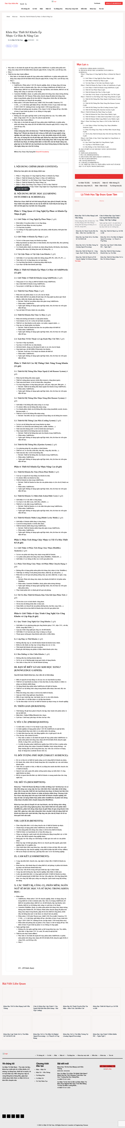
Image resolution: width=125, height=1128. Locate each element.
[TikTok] (17, 1116)
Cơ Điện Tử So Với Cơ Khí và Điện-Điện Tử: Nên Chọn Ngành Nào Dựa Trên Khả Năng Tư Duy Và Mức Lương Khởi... (72, 1083)
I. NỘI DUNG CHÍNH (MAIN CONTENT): (92, 68)
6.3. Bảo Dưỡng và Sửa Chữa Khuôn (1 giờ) (96, 147)
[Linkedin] (102, 16)
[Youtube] (22, 1116)
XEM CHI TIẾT (22, 189)
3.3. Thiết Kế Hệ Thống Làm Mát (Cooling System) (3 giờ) (100, 107)
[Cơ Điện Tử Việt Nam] (63, 3)
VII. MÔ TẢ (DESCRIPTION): (88, 158)
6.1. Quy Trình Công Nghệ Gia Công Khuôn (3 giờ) (98, 142)
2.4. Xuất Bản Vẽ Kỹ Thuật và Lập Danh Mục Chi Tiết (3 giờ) (101, 94)
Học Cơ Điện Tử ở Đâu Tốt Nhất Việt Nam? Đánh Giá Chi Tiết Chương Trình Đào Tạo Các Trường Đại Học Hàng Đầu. (72, 1075)
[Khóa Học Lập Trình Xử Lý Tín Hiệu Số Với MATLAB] (16, 1022)
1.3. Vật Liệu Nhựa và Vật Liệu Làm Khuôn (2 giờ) (98, 83)
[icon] (5, 16)
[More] (115, 16)
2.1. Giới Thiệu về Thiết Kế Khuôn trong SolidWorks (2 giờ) (101, 87)
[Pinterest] (97, 16)
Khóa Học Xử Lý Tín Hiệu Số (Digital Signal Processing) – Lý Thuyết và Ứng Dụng (111, 239)
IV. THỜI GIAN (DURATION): (88, 153)
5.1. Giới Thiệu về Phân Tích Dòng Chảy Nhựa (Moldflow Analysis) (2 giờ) (100, 126)
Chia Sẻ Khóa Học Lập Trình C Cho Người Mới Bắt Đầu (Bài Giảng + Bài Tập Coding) (110, 218)
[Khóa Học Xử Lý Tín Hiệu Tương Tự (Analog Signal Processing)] (76, 1022)
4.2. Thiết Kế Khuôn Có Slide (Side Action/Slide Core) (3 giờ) (101, 116)
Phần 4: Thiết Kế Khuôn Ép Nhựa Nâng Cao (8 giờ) (96, 112)
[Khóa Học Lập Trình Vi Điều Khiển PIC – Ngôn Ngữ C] (106, 1022)
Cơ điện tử (60, 1079)
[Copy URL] (111, 16)
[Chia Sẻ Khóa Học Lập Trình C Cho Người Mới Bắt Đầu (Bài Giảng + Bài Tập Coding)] (111, 208)
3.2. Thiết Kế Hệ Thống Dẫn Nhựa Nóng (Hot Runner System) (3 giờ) (101, 104)
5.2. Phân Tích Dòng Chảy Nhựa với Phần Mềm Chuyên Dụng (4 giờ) (101, 130)
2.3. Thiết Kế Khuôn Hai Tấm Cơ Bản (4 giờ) (96, 92)
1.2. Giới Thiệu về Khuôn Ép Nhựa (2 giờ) (95, 80)
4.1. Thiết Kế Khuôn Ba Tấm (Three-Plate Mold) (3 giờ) (99, 114)
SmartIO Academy (42, 152)
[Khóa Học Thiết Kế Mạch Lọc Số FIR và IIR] (106, 995)
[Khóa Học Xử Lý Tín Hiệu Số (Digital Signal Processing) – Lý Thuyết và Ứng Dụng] (46, 1022)
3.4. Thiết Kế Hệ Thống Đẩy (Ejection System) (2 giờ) (99, 110)
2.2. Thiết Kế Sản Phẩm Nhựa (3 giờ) (94, 90)
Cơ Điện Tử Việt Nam (16, 40)
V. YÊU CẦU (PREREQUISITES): (89, 155)
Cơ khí (15, 46)
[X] (93, 16)
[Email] (106, 16)
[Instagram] (13, 1116)
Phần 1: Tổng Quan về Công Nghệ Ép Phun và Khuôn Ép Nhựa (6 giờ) (100, 75)
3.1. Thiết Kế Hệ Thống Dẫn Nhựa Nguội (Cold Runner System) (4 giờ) (102, 100)
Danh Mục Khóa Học (99, 176)
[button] (23, 4)
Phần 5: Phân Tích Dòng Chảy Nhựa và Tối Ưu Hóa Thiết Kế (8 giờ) (100, 122)
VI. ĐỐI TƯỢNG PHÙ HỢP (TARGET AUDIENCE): (95, 157)
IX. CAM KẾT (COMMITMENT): (89, 162)
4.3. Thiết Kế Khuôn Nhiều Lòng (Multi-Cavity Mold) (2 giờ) (101, 119)
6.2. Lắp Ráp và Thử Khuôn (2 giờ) (93, 144)
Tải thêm (78, 261)
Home (8, 16)
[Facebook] (88, 16)
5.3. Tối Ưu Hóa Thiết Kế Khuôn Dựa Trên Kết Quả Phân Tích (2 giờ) (102, 135)
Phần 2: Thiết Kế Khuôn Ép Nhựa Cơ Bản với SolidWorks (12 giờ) (101, 85)
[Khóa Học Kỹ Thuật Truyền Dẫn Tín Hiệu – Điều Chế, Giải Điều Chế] (76, 995)
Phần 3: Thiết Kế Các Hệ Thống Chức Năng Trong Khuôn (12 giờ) (100, 97)
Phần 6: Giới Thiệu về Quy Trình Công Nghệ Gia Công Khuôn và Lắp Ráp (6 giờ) (100, 139)
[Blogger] (4, 1116)
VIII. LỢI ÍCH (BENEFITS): (87, 160)
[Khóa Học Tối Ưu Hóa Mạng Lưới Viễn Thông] (86, 208)
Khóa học (15, 16)
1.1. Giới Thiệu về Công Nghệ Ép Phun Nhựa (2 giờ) (98, 78)
